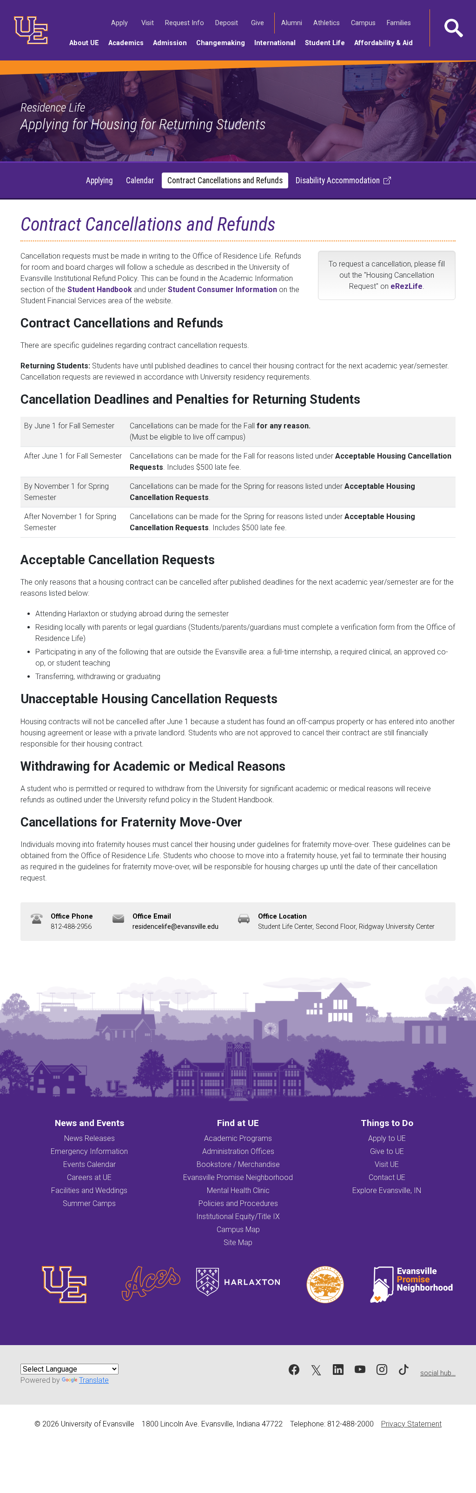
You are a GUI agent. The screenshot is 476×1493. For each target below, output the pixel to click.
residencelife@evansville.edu (175, 927)
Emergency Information (89, 1151)
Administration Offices (238, 1151)
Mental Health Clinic (238, 1190)
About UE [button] (86, 43)
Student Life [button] (327, 43)
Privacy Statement (411, 1424)
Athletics (328, 23)
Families (400, 23)
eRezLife (406, 286)
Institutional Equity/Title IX (238, 1216)
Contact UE (387, 1177)
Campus (364, 23)
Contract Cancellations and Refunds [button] (225, 180)
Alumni (293, 23)
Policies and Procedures (238, 1203)
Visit (149, 23)
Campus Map (238, 1229)
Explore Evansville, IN (386, 1190)
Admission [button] (172, 43)
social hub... (438, 1373)
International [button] (277, 43)
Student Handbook (99, 289)
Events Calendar (89, 1164)
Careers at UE (89, 1177)
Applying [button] (99, 180)
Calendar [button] (140, 180)
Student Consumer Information (222, 289)
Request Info (186, 23)
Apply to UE (387, 1138)
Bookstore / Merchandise (238, 1164)
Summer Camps (89, 1203)
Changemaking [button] (223, 43)
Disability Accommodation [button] (338, 180)
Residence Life (52, 107)
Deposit (226, 23)
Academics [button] (128, 43)
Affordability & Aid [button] (385, 43)
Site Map (238, 1242)
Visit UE (387, 1164)
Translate (94, 1380)
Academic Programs (238, 1138)
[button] (453, 28)
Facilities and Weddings (89, 1190)
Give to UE (387, 1151)
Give (259, 23)
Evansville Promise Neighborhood (238, 1177)
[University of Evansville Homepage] (28, 30)
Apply (121, 23)
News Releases (89, 1138)
